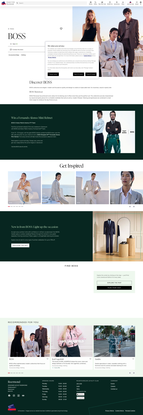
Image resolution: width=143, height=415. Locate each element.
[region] (72, 60)
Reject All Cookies (78, 74)
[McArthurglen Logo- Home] (3, 3)
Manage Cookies (130, 410)
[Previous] (130, 206)
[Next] (133, 206)
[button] (47, 359)
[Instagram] (14, 395)
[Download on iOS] (80, 394)
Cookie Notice (119, 410)
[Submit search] (17, 3)
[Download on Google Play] (80, 398)
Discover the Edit (20, 245)
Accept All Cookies (90, 74)
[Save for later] (61, 28)
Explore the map (114, 283)
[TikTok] (18, 395)
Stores (12, 29)
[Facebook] (9, 395)
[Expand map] (50, 293)
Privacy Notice (109, 410)
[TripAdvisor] (23, 395)
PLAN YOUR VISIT (114, 288)
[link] (11, 3)
